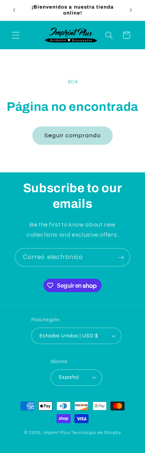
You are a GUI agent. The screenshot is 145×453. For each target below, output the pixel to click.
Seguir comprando (72, 135)
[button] (15, 35)
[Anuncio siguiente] (131, 10)
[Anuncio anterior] (14, 10)
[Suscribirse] (121, 257)
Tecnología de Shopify (96, 433)
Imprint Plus (56, 433)
